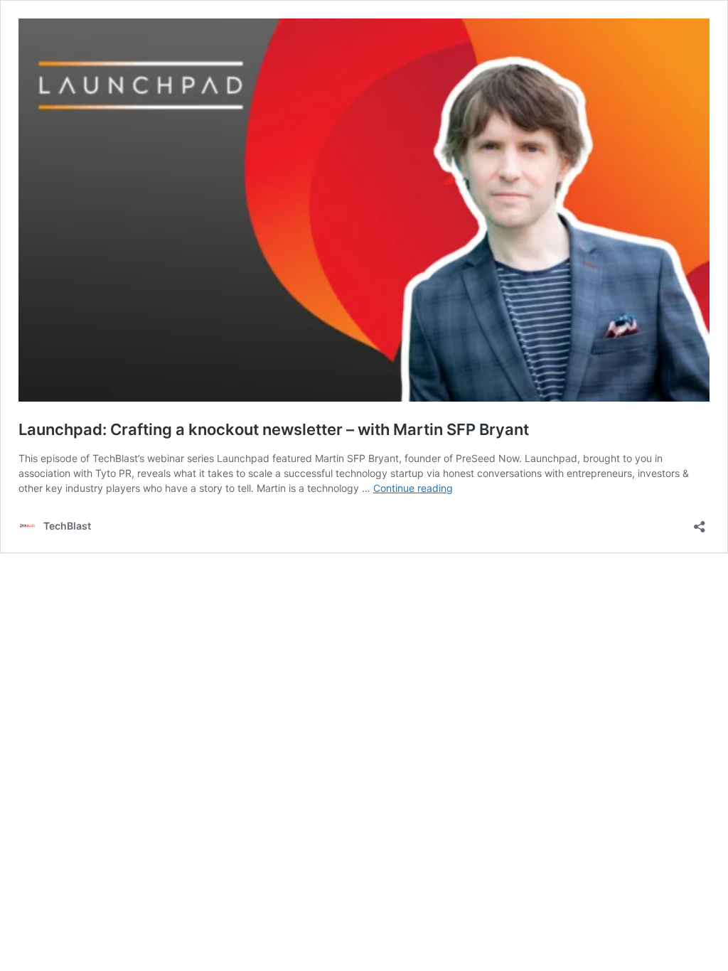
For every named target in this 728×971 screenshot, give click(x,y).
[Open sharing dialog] (700, 522)
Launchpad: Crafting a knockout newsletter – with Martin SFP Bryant (273, 429)
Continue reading (413, 488)
